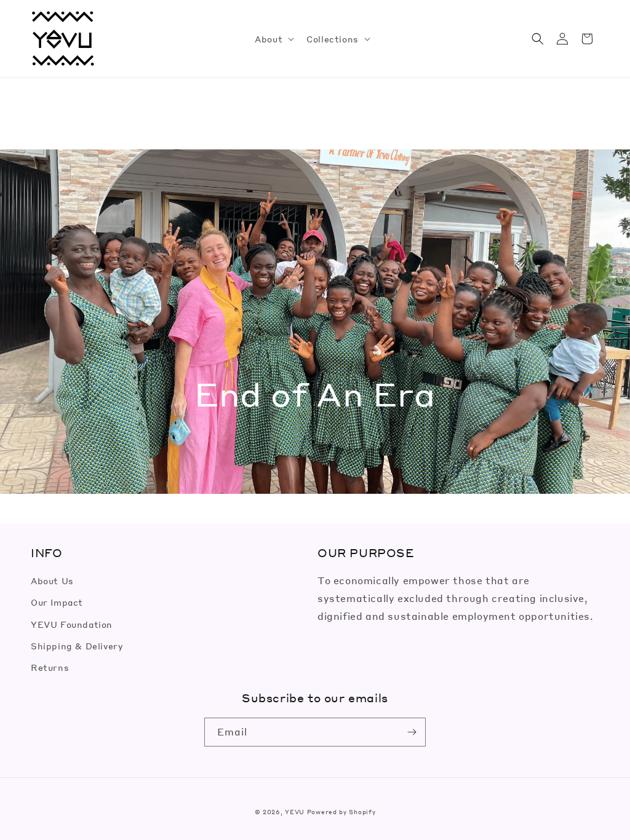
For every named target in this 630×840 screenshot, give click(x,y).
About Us (52, 580)
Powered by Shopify (341, 811)
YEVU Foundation (72, 624)
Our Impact (57, 602)
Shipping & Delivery (76, 645)
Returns (50, 667)
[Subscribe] (411, 732)
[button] (273, 39)
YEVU (295, 811)
